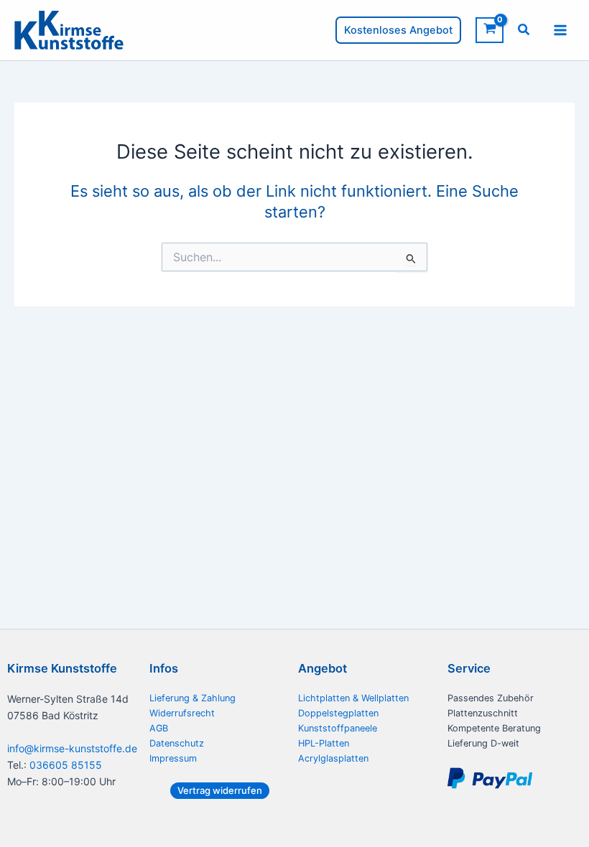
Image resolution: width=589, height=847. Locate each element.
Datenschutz (176, 743)
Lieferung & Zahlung (192, 698)
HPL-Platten (323, 743)
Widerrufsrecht (182, 713)
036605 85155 (65, 765)
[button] (398, 31)
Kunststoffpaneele (337, 728)
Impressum (173, 758)
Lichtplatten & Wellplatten (353, 698)
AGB (158, 728)
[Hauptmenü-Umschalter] (560, 30)
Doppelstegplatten (338, 713)
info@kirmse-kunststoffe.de (72, 748)
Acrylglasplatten (333, 758)
